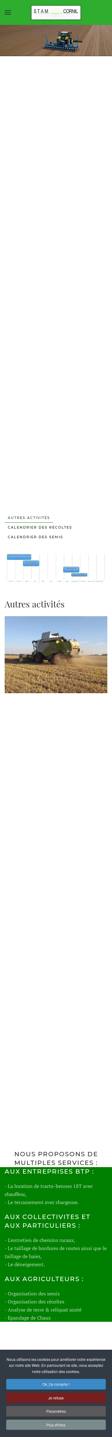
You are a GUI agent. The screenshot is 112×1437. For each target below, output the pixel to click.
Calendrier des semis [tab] (35, 537)
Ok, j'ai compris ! (56, 1384)
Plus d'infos (56, 1424)
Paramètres (56, 1411)
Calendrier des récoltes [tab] (40, 527)
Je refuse (56, 1397)
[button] (8, 12)
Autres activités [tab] (29, 518)
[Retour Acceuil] (56, 12)
